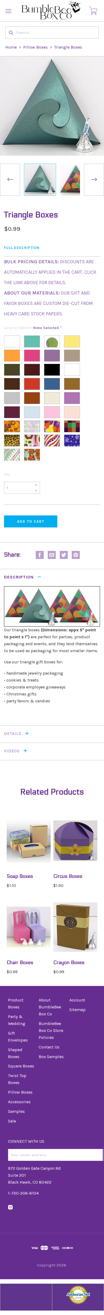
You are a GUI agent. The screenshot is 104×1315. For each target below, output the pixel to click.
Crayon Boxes (69, 962)
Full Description (22, 248)
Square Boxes (21, 1066)
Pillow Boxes (35, 47)
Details (13, 733)
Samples (16, 1111)
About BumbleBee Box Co (50, 1006)
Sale (12, 1121)
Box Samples (51, 1056)
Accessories (19, 1101)
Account (77, 1000)
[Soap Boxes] (29, 840)
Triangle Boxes (68, 47)
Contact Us (49, 1047)
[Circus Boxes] (75, 840)
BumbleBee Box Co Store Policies (51, 1030)
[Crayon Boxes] (75, 927)
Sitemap (77, 1009)
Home (11, 47)
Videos (12, 750)
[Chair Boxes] (29, 927)
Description (19, 577)
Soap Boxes (20, 876)
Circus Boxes (67, 876)
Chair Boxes (20, 962)
